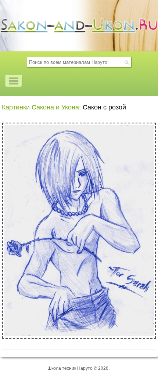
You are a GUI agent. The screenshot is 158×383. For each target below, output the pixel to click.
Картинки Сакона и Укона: (41, 107)
